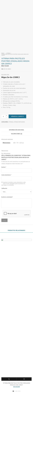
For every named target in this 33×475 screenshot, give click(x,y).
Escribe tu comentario (7, 197)
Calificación (4, 188)
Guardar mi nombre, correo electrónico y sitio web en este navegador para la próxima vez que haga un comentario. (13, 184)
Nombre (3, 167)
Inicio (2, 53)
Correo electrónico (6, 175)
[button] (13, 391)
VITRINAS (8, 53)
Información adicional (16, 130)
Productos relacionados (16, 230)
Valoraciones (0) (16, 133)
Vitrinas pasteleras (19, 121)
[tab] (16, 130)
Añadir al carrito (17, 116)
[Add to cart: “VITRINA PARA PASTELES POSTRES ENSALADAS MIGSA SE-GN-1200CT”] (8, 379)
